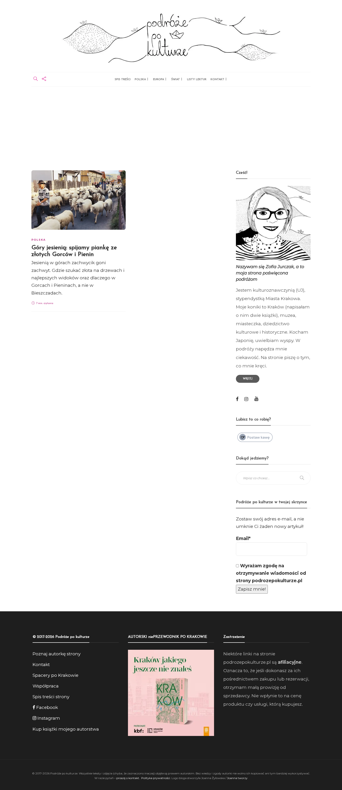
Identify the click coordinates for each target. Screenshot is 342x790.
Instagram (48, 718)
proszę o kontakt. (128, 778)
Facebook (46, 707)
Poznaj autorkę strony (56, 654)
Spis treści (123, 79)
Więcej (247, 378)
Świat (175, 79)
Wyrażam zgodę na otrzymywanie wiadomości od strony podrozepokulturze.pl (271, 573)
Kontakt (217, 79)
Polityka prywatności (155, 778)
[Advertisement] (171, 121)
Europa (158, 79)
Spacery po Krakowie (55, 675)
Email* (243, 538)
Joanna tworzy (237, 778)
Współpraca (46, 686)
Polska (140, 79)
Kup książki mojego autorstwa (66, 729)
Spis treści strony (51, 696)
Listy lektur (196, 79)
